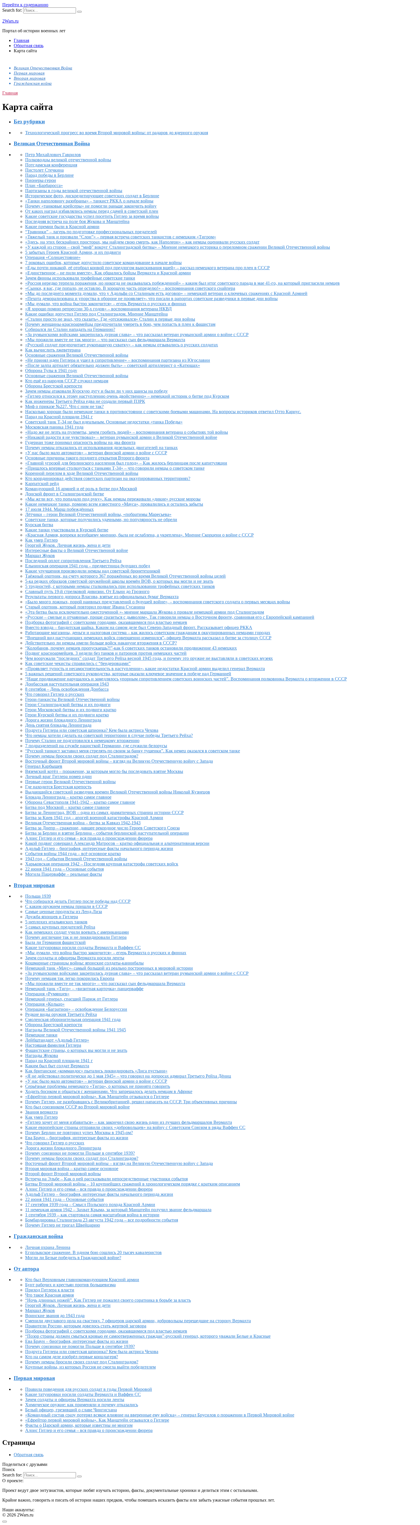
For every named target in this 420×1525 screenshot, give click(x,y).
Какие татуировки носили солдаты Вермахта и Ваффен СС (83, 947)
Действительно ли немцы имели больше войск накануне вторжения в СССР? (101, 642)
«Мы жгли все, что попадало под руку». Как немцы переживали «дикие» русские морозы (113, 499)
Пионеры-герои (40, 180)
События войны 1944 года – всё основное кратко (73, 853)
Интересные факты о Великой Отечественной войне (76, 550)
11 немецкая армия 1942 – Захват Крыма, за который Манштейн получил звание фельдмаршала (118, 1209)
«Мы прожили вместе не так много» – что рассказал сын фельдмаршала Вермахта (105, 339)
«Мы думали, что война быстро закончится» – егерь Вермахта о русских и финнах (105, 303)
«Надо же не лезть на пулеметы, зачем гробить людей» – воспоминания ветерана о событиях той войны (126, 432)
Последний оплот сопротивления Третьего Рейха (73, 560)
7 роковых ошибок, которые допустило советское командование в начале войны (103, 262)
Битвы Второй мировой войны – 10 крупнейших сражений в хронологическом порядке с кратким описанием (132, 1184)
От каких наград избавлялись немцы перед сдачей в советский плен (91, 211)
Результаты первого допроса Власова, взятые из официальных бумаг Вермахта (102, 596)
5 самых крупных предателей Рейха (60, 927)
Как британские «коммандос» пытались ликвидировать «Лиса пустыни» (96, 1070)
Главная (21, 40)
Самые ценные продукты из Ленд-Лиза (63, 911)
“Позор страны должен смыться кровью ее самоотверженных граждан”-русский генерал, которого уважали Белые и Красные (148, 1336)
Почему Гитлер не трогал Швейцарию (62, 1225)
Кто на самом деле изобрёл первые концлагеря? (71, 1356)
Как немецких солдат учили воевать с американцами (77, 932)
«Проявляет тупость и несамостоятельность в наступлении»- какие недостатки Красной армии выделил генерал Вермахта (145, 668)
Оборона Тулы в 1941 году (51, 370)
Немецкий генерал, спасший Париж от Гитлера (71, 998)
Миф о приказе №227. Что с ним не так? (64, 406)
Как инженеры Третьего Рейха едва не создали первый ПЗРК (85, 401)
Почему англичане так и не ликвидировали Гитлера (76, 937)
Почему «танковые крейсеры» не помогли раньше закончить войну (91, 206)
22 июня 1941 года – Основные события (64, 869)
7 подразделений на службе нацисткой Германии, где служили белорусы (96, 745)
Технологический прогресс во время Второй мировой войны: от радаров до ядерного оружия (116, 132)
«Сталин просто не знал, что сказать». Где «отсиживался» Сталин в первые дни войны (110, 319)
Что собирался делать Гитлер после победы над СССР (78, 901)
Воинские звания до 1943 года (55, 1315)
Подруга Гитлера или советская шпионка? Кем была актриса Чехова (91, 730)
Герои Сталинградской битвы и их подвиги (68, 704)
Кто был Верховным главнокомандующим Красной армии (82, 1279)
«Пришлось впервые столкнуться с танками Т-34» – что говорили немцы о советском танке (115, 468)
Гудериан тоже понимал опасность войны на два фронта (80, 442)
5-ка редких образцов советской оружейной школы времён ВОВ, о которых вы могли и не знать (119, 581)
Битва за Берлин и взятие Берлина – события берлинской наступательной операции (107, 833)
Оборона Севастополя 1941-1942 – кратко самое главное (80, 802)
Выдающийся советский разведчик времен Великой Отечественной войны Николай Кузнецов (117, 791)
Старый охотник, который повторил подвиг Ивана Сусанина (85, 606)
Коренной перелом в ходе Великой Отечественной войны (81, 473)
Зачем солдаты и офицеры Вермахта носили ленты (74, 957)
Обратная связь (28, 45)
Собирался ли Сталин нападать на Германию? (70, 329)
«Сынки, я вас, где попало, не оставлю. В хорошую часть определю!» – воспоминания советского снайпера (130, 288)
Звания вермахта (41, 1112)
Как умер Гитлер (41, 540)
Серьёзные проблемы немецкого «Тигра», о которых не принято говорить (97, 1086)
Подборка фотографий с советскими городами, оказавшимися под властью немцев (106, 622)
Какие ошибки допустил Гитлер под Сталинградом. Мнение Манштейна (96, 314)
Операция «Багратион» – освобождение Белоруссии (76, 1009)
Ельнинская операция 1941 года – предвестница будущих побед (87, 565)
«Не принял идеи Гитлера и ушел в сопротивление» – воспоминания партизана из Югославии (117, 360)
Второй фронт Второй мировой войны (63, 1173)
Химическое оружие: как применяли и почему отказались (81, 1404)
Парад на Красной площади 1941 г (59, 416)
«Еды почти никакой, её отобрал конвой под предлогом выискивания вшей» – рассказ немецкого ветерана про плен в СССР (147, 267)
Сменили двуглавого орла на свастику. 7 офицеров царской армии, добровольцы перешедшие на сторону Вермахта (138, 1320)
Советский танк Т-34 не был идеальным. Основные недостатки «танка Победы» (104, 421)
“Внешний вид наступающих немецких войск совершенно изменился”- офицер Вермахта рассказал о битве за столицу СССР (148, 637)
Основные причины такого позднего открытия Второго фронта (87, 457)
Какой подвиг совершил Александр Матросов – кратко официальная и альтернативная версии (117, 843)
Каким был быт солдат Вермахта (57, 1065)
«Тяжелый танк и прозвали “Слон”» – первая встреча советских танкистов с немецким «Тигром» (120, 236)
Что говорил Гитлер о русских (54, 694)
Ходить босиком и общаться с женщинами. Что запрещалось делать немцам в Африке (108, 1091)
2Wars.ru (10, 21)
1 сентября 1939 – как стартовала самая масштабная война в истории (92, 1214)
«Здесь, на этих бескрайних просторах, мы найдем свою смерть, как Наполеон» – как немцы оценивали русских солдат (142, 242)
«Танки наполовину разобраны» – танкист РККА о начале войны (89, 200)
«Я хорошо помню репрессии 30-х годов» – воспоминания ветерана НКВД (98, 308)
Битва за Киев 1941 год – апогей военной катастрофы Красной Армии (94, 817)
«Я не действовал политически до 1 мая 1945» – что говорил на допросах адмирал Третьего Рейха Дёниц (128, 1076)
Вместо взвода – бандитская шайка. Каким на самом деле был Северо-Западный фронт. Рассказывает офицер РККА (138, 627)
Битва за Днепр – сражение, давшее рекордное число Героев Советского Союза (102, 827)
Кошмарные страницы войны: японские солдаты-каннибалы (84, 963)
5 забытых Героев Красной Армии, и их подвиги (73, 252)
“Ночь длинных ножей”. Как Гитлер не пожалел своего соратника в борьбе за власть (108, 1300)
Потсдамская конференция (51, 164)
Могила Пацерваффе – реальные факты (63, 874)
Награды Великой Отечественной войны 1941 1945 (75, 1029)
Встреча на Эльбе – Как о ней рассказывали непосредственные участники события (106, 1178)
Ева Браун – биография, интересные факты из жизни (76, 1137)
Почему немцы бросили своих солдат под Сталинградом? (81, 756)
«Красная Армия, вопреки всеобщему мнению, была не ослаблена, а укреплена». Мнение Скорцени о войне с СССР (139, 535)
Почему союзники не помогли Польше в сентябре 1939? (80, 1153)
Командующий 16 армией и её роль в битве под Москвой (81, 488)
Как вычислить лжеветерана (53, 349)
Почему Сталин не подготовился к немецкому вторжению (82, 740)
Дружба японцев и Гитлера (51, 916)
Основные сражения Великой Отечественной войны (76, 355)
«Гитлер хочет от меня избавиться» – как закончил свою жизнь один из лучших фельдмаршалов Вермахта (128, 1122)
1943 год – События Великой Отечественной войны (76, 858)
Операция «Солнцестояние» (53, 257)
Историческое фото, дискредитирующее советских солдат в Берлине (92, 195)
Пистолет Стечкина (44, 170)
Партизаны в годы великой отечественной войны (73, 190)
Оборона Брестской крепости (53, 385)
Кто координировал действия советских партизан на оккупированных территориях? (107, 478)
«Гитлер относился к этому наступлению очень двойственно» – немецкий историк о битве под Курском (127, 396)
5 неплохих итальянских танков (56, 921)
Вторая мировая (29, 78)
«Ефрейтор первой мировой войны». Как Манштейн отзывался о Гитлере (97, 1096)
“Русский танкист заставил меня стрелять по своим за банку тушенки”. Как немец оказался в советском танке (132, 750)
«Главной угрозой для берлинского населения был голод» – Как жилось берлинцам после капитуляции (126, 463)
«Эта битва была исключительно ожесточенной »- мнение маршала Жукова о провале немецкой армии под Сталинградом (144, 612)
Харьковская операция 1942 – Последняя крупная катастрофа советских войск (101, 863)
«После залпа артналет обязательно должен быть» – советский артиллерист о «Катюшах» (112, 365)
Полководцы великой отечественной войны (68, 159)
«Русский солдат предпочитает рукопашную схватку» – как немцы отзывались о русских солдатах (121, 344)
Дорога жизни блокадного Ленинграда (63, 720)
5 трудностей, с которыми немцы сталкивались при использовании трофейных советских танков (120, 586)
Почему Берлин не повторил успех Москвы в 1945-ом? (79, 1132)
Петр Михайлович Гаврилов (53, 154)
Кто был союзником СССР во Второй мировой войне (77, 1106)
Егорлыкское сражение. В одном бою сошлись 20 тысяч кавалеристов (93, 1252)
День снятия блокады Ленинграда (58, 725)
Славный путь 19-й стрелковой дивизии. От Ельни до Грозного (87, 591)
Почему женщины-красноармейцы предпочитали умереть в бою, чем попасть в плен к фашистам (120, 324)
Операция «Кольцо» (45, 1004)
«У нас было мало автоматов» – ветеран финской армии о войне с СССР (96, 452)
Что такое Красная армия (49, 1295)
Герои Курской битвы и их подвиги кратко (67, 714)
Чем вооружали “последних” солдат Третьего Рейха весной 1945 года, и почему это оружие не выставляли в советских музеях (149, 658)
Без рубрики (29, 121)
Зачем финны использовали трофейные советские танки (80, 278)
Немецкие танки (41, 1034)
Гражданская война (33, 83)
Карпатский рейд (42, 483)
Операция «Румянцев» (47, 993)
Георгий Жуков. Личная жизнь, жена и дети (68, 545)
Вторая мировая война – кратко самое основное (71, 1168)
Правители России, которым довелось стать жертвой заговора (85, 1325)
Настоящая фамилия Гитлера (53, 1045)
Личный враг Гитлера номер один (58, 776)
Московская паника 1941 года (54, 427)
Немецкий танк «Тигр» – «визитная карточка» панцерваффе (84, 988)
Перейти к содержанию (25, 4)
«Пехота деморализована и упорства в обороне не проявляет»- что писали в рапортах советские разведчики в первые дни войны (151, 298)
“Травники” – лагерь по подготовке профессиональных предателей (91, 231)
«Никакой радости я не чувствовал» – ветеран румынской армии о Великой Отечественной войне (121, 437)
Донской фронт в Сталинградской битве (64, 493)
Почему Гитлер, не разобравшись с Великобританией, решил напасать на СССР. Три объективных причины (131, 1101)
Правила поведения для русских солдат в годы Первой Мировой (88, 1389)
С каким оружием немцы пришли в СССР (66, 906)
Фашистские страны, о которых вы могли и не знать (76, 1050)
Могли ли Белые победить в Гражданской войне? (73, 1257)
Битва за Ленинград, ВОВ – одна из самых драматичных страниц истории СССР (104, 812)
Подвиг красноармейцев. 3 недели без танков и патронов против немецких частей (106, 653)
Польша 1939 (38, 896)
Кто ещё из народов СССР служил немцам (66, 380)
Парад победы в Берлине (49, 175)
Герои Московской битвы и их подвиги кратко (70, 709)
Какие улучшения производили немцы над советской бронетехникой (92, 570)
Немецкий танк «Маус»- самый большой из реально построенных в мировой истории (109, 968)
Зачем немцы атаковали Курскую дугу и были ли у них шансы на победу (96, 391)
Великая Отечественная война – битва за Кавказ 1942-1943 (83, 822)
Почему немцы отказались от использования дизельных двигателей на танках (101, 447)
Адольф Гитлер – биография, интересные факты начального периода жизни (99, 848)
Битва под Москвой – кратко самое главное (67, 807)
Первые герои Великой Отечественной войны (70, 781)
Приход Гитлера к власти (49, 1289)
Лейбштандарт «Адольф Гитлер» (57, 1040)
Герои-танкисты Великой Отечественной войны (72, 699)
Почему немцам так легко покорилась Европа (69, 978)
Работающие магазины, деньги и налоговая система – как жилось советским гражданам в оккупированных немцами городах (147, 632)
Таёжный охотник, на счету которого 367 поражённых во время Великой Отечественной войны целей (125, 576)
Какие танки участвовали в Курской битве (66, 529)
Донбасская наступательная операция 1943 (67, 684)
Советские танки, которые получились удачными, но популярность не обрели (101, 519)
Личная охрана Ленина (47, 1247)
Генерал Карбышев (43, 766)
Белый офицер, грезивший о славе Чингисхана (71, 1409)
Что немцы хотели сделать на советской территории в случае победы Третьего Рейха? (109, 735)
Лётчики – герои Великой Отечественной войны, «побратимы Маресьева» (98, 514)
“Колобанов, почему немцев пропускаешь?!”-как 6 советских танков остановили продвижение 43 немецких (131, 648)
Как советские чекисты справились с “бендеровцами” (78, 663)
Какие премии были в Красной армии (62, 226)
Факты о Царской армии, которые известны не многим (79, 1425)
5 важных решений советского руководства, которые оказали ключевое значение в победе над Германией (128, 673)
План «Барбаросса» (44, 185)
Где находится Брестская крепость (58, 786)
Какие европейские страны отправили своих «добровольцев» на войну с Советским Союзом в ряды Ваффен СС (135, 1127)
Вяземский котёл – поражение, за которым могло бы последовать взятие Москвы (104, 771)
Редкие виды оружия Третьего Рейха (61, 1014)
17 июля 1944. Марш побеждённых (59, 509)
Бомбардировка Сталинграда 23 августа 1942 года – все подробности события (101, 1219)
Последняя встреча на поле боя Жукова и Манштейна (77, 221)
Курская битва (39, 524)
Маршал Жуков (40, 555)
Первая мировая (29, 73)
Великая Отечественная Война (43, 68)
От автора (26, 1269)
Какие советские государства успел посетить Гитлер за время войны (92, 216)
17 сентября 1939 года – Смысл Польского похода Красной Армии (90, 1204)
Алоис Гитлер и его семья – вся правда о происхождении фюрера (89, 838)
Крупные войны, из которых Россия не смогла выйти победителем (90, 1367)
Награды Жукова (41, 1055)
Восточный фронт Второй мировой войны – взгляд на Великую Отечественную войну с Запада (119, 761)
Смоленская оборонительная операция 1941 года (73, 1019)
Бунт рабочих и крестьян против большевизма (70, 1284)
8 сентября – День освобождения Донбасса (67, 689)
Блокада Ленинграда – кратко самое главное (68, 797)
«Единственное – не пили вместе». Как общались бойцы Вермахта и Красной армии (108, 272)
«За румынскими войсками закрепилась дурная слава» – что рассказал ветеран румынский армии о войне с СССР (137, 334)
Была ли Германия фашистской (55, 942)
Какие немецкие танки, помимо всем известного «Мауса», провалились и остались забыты (114, 504)
